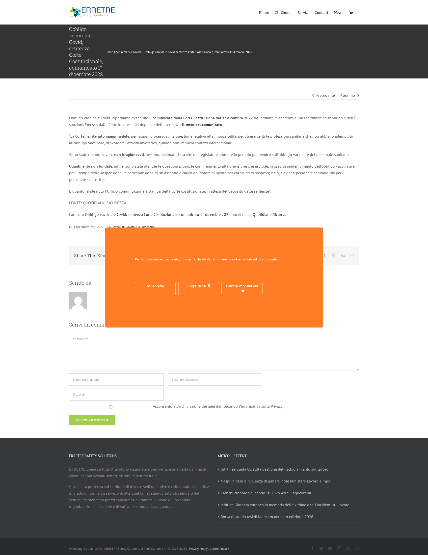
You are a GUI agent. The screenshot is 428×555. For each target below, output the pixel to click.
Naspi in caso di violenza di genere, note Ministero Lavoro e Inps (275, 481)
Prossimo (347, 95)
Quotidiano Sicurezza (271, 214)
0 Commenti (146, 227)
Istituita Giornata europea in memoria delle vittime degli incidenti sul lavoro (285, 504)
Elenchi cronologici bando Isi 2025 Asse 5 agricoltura (266, 492)
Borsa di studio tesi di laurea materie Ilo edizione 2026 (267, 516)
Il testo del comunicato (202, 124)
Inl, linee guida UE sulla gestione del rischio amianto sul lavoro (274, 469)
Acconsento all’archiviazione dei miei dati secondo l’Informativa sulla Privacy (217, 406)
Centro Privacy (219, 549)
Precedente (325, 95)
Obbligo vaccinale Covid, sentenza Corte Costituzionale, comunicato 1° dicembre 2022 (158, 214)
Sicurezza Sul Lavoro (121, 227)
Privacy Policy (198, 549)
